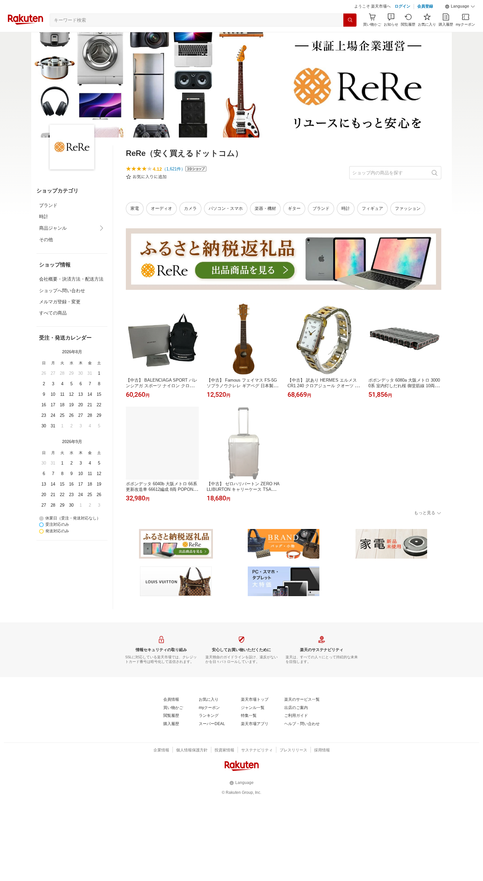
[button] (460, 7)
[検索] (349, 20)
